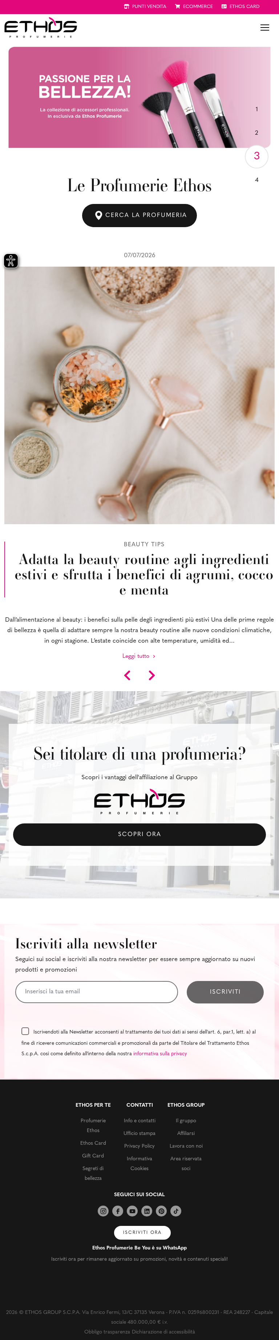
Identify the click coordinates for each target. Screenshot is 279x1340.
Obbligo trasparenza (107, 1332)
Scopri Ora (139, 835)
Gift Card (93, 1156)
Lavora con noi (186, 1146)
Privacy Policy (139, 1146)
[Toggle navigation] (265, 27)
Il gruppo (186, 1121)
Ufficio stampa (139, 1133)
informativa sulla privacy (160, 1054)
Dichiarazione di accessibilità (163, 1332)
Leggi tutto (136, 656)
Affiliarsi (186, 1133)
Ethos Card (93, 1143)
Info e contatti (139, 1121)
